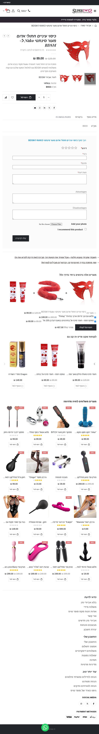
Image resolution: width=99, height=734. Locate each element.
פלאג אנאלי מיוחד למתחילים (85, 567)
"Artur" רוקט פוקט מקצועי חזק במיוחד (85, 432)
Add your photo (79, 224)
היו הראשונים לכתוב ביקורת (32, 50)
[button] (94, 364)
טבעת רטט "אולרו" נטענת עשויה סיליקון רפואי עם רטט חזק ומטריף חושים (37, 567)
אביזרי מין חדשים (87, 620)
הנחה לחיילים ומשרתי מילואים (80, 677)
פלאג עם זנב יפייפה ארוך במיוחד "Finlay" (76, 316)
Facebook (54, 108)
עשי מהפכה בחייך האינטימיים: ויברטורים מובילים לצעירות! (68, 262)
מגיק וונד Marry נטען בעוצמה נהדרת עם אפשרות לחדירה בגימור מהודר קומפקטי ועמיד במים (14, 567)
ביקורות (78, 117)
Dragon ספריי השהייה (17, 374)
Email (35, 108)
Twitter (49, 108)
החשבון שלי (90, 642)
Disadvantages (80, 208)
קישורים (7, 2)
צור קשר (92, 616)
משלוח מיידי (90, 607)
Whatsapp (40, 108)
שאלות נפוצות (89, 655)
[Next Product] (4, 36)
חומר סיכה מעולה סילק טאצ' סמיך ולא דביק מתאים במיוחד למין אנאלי (81, 374)
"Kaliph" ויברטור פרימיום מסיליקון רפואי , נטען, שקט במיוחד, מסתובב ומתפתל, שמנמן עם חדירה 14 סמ (61, 522)
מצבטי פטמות (61, 477)
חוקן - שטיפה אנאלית (38, 522)
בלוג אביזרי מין (88, 602)
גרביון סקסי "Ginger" (38, 477)
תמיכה (93, 660)
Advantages (81, 192)
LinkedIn (45, 108)
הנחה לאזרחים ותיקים (85, 686)
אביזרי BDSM (45, 77)
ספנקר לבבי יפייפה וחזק (14, 432)
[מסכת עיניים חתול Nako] (64, 79)
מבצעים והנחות (88, 625)
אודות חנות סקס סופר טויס (82, 611)
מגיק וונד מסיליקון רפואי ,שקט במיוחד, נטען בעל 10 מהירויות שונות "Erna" (61, 567)
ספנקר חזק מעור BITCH (61, 432)
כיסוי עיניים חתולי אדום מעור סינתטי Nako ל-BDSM (63, 312)
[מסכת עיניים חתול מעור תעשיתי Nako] (90, 79)
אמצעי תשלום (89, 646)
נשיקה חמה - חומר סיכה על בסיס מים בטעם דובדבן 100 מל (68, 320)
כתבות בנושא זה (63, 117)
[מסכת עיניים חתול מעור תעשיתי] (77, 79)
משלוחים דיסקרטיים (85, 651)
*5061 (24, 11)
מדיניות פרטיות (88, 664)
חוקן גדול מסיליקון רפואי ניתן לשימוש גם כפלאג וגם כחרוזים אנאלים (14, 477)
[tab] (91, 117)
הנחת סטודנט (89, 681)
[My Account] (13, 11)
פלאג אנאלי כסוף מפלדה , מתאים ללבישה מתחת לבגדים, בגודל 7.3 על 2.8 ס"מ (37, 432)
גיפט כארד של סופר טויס (83, 690)
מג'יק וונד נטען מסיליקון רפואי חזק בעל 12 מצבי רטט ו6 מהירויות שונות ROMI (85, 477)
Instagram (81, 703)
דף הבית (95, 25)
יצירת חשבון (90, 629)
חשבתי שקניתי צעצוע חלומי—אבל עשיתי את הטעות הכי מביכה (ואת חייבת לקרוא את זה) (55, 257)
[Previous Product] (8, 36)
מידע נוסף (91, 117)
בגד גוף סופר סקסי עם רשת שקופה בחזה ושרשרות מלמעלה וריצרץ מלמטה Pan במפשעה (14, 522)
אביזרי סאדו (86, 26)
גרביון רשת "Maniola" (85, 522)
